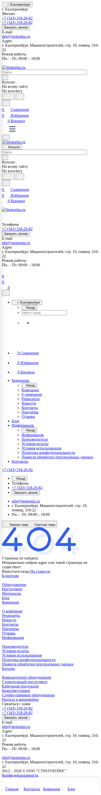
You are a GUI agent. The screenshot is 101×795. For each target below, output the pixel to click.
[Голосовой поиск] (8, 96)
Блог (6, 598)
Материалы (11, 593)
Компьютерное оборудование (26, 677)
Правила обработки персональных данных (38, 664)
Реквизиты (11, 615)
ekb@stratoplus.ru (16, 36)
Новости (9, 620)
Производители (15, 646)
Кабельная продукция (20, 686)
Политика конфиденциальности (29, 660)
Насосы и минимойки (20, 699)
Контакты (10, 624)
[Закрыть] (6, 293)
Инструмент (12, 589)
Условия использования (22, 655)
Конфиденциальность (20, 775)
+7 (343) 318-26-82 (17, 18)
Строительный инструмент (25, 682)
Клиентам (10, 576)
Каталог (8, 668)
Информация (13, 638)
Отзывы (8, 633)
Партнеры (10, 629)
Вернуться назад (15, 571)
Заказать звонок (16, 27)
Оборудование (14, 585)
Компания (10, 602)
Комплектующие (16, 691)
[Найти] (20, 96)
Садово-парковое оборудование (28, 695)
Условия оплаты (15, 651)
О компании (12, 611)
